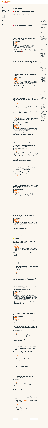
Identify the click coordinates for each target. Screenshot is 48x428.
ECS (18, 1)
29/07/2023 (4, 18)
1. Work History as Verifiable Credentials (43, 14)
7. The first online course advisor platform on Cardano (43, 93)
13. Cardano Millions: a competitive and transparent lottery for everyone (43, 56)
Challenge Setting (5, 10)
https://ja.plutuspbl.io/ (17, 82)
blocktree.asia (42, 117)
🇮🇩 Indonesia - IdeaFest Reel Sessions (43, 8)
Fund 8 (3, 21)
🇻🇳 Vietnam (41, 71)
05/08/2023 (4, 17)
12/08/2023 (4, 16)
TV (20, 1)
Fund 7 (3, 23)
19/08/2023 (4, 15)
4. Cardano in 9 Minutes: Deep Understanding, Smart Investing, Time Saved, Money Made (43, 85)
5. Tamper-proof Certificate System (43, 88)
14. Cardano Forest (42, 116)
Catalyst (16, 1)
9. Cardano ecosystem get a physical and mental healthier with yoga (43, 103)
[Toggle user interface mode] (46, 2)
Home (13, 6)
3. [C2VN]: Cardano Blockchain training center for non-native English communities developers (43, 81)
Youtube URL (16, 17)
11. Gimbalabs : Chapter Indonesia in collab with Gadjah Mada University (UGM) (43, 49)
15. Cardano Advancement (43, 63)
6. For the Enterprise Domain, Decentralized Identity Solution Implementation (43, 31)
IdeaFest (22, 6)
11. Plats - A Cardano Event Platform (43, 109)
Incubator (4, 11)
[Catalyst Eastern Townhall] (6, 2)
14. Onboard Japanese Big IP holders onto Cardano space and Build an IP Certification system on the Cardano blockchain (43, 61)
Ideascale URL (16, 16)
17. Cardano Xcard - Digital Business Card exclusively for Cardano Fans (43, 69)
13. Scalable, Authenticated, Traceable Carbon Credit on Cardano (43, 114)
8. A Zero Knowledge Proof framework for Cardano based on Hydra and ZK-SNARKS (43, 39)
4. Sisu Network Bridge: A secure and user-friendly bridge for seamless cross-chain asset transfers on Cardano (43, 24)
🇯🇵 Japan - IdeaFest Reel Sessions (43, 12)
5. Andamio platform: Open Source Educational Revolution (43, 28)
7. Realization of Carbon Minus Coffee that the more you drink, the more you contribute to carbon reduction (43, 36)
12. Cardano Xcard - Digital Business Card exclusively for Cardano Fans (43, 111)
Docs (13, 1)
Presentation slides (16, 32)
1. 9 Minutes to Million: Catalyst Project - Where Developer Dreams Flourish (43, 74)
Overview (3, 6)
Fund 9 (3, 20)
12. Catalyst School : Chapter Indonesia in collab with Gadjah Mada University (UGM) (43, 53)
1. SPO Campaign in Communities (42, 10)
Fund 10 (19, 6)
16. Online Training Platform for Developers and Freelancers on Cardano (43, 66)
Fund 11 (3, 7)
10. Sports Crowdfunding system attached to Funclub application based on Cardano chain (43, 45)
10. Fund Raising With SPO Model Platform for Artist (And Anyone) (43, 106)
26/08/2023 (4, 14)
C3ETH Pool (26, 1)
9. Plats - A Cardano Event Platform (43, 43)
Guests (22, 1)
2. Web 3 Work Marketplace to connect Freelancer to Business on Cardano (43, 17)
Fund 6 (3, 24)
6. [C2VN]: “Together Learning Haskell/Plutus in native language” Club (43, 91)
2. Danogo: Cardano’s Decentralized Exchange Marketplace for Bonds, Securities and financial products (43, 77)
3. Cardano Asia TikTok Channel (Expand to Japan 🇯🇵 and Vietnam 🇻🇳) (43, 20)
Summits (30, 1)
